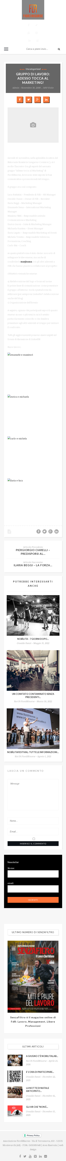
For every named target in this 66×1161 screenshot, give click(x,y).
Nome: (11, 868)
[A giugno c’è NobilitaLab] (15, 1060)
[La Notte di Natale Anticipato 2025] (15, 1092)
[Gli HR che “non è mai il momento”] (15, 1111)
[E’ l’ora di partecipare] (15, 1076)
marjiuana (26, 261)
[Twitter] (36, 25)
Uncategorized (33, 69)
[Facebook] (28, 25)
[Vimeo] (36, 32)
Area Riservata (50, 1145)
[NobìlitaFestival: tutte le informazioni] (33, 728)
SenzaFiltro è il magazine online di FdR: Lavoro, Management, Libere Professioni (33, 1021)
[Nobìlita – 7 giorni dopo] (33, 615)
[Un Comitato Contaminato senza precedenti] (33, 670)
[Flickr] (37, 40)
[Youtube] (28, 32)
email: (11, 883)
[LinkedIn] (29, 40)
